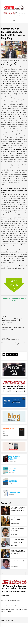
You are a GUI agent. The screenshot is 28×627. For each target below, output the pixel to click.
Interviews (3, 25)
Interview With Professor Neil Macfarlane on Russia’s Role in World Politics (18, 541)
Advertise (4, 620)
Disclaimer (11, 620)
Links (17, 619)
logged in (9, 339)
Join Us (22, 619)
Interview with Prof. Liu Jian (18, 561)
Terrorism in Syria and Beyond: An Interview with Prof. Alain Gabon (18, 551)
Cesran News (11, 619)
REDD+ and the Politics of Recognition (10, 600)
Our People (4, 619)
